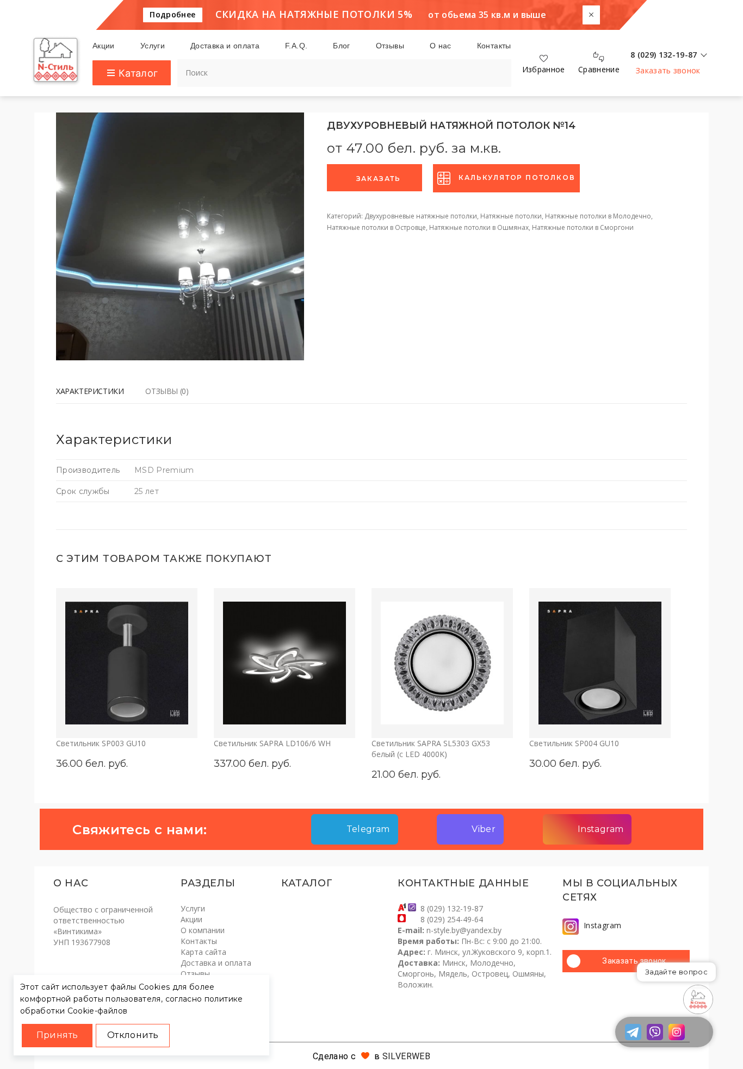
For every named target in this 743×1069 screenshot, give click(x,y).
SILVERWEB (406, 1056)
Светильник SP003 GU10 (101, 743)
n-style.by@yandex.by (463, 930)
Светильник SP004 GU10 (574, 743)
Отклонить (132, 1035)
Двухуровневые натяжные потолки (420, 216)
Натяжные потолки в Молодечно (598, 216)
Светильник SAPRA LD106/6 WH (272, 743)
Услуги (193, 908)
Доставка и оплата (216, 963)
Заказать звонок (668, 70)
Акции (191, 919)
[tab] (95, 393)
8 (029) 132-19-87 (451, 908)
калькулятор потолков (517, 177)
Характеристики (89, 391)
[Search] (494, 68)
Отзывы (195, 973)
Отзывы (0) (166, 391)
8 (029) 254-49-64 (451, 919)
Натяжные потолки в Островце (376, 227)
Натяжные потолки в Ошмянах (479, 227)
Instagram (602, 925)
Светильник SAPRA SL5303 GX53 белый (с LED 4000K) (430, 748)
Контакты (199, 941)
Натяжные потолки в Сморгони (583, 227)
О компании (203, 930)
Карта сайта (203, 952)
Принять (57, 1035)
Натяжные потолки (511, 216)
